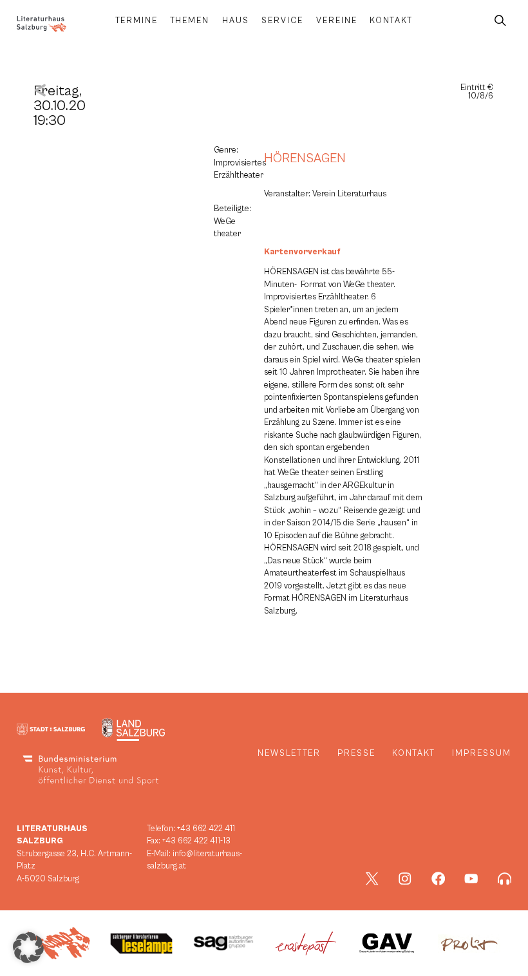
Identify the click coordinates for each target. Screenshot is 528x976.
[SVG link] (41, 24)
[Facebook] (438, 879)
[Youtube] (471, 879)
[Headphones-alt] (505, 879)
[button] (28, 947)
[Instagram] (405, 879)
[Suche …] (500, 21)
